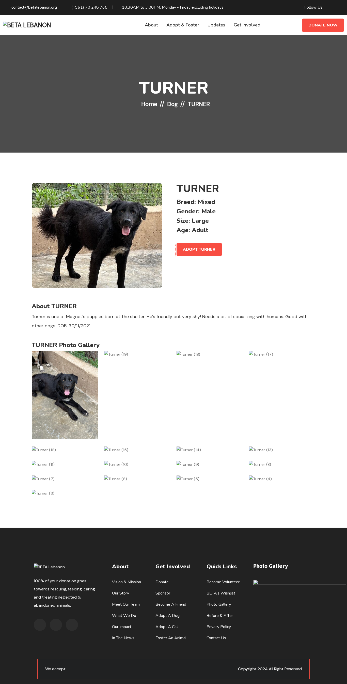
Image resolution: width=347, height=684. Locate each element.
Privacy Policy (219, 627)
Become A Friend (170, 604)
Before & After (220, 615)
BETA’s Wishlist (221, 593)
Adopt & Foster (182, 25)
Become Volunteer (223, 582)
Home (149, 104)
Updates (216, 25)
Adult (200, 230)
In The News (123, 638)
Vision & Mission (126, 582)
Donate (162, 582)
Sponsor (162, 593)
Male (208, 211)
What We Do (124, 615)
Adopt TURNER (199, 249)
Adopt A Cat (166, 627)
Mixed (206, 202)
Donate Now (323, 25)
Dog (172, 104)
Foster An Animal (170, 638)
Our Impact (121, 627)
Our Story (120, 593)
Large (200, 221)
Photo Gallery (219, 604)
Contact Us (216, 638)
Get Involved (247, 25)
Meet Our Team (126, 604)
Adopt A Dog (167, 615)
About (151, 25)
